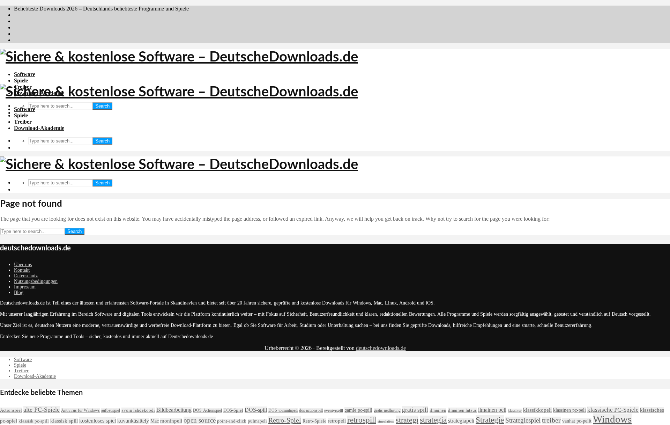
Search (102, 106)
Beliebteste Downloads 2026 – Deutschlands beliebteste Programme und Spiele (101, 9)
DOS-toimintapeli (283, 410)
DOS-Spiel (233, 410)
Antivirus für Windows (80, 410)
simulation (386, 421)
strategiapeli (461, 421)
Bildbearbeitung (174, 410)
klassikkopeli (537, 410)
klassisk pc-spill (33, 421)
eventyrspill (333, 410)
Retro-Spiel (284, 420)
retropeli (337, 421)
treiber (551, 420)
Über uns (23, 264)
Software (24, 74)
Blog (18, 292)
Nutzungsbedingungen (36, 281)
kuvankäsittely (133, 421)
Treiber (23, 122)
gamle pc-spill (358, 410)
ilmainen (438, 410)
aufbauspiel (110, 410)
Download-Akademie (39, 128)
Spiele (21, 80)
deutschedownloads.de (381, 348)
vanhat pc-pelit (576, 421)
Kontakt (22, 270)
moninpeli (171, 421)
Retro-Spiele (314, 421)
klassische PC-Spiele (613, 409)
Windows (612, 419)
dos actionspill (311, 410)
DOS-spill (256, 409)
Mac (154, 421)
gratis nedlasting (387, 410)
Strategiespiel (523, 420)
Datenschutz (26, 275)
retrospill (361, 420)
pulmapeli (257, 421)
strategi (407, 420)
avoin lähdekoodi (138, 410)
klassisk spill (64, 421)
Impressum (25, 287)
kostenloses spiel (97, 420)
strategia (433, 420)
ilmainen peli (492, 410)
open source (200, 420)
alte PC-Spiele (41, 409)
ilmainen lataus (462, 410)
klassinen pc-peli (569, 410)
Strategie (490, 419)
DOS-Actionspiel (207, 410)
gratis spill (415, 409)
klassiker (515, 410)
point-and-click (231, 421)
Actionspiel (11, 410)
